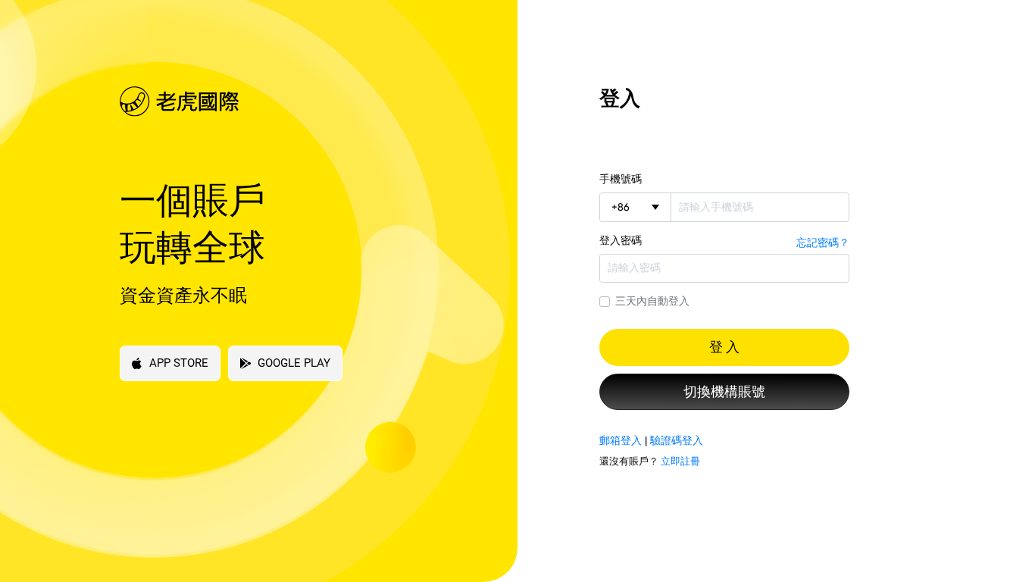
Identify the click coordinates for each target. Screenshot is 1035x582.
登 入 (724, 347)
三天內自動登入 (652, 301)
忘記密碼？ (822, 242)
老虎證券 (292, 101)
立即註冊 (680, 461)
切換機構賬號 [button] (724, 391)
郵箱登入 (620, 440)
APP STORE (178, 363)
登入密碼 (620, 240)
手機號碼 (620, 179)
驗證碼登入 (676, 440)
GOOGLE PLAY (294, 363)
